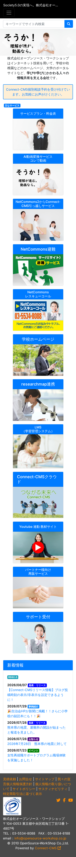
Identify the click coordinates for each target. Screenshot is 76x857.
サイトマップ (45, 779)
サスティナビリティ (52, 789)
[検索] (68, 24)
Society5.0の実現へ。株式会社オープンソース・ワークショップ (31, 5)
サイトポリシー (24, 789)
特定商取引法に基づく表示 (22, 794)
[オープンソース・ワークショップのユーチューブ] (70, 800)
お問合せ (25, 779)
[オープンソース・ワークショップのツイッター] (58, 800)
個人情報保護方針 (19, 784)
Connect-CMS (46, 848)
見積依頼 (9, 779)
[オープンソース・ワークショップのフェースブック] (64, 800)
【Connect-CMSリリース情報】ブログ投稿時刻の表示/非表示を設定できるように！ (37, 695)
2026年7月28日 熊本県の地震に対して (37, 744)
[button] (5, 42)
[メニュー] (9, 13)
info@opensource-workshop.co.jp (40, 838)
